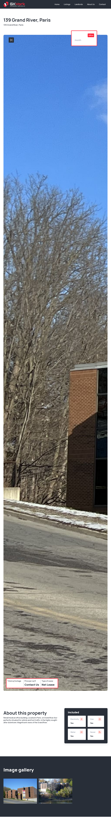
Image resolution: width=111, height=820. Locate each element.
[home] (14, 4)
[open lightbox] (11, 40)
